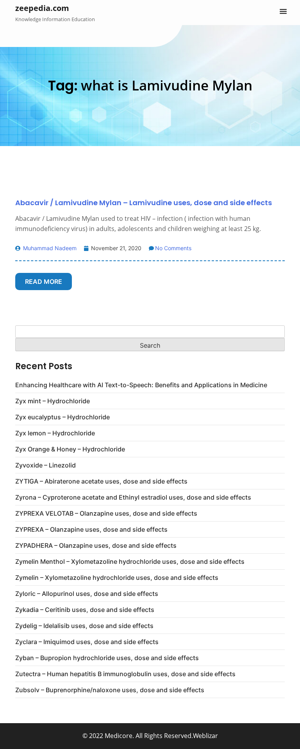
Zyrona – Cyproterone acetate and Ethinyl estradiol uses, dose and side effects (133, 497)
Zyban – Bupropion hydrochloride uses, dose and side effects (107, 658)
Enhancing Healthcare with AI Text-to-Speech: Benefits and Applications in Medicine (141, 385)
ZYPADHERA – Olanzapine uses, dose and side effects (96, 545)
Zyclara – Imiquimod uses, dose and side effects (87, 642)
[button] (283, 11)
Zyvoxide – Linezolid (45, 465)
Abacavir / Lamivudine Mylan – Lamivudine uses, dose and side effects (143, 203)
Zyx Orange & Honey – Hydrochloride (70, 449)
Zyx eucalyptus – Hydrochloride (62, 417)
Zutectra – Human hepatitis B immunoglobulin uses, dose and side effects (125, 674)
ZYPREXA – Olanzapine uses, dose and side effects (91, 529)
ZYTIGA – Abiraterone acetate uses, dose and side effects (101, 481)
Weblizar (205, 735)
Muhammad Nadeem (49, 248)
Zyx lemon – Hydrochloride (55, 433)
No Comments (173, 248)
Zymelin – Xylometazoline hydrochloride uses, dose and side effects (116, 577)
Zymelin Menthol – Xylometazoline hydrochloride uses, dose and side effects (130, 561)
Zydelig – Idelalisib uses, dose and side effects (84, 626)
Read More (43, 281)
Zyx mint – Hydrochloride (52, 401)
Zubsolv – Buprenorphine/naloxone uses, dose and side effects (109, 690)
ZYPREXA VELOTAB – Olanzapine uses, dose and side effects (106, 513)
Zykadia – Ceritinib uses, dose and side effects (84, 610)
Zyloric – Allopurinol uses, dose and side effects (86, 593)
